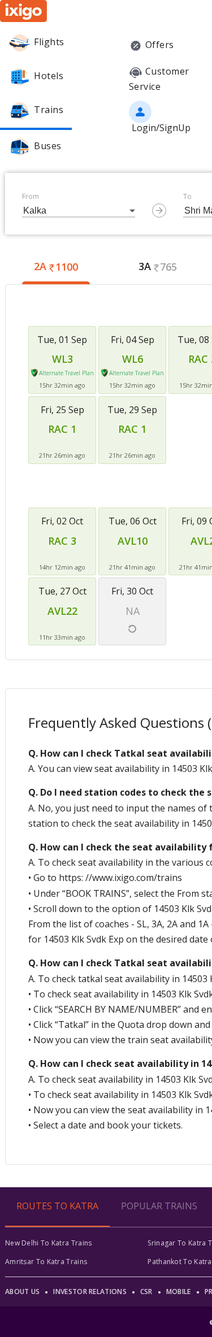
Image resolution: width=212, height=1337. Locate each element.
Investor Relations (89, 1291)
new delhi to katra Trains (48, 1243)
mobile (178, 1291)
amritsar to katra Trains (46, 1261)
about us (22, 1291)
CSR (146, 1291)
